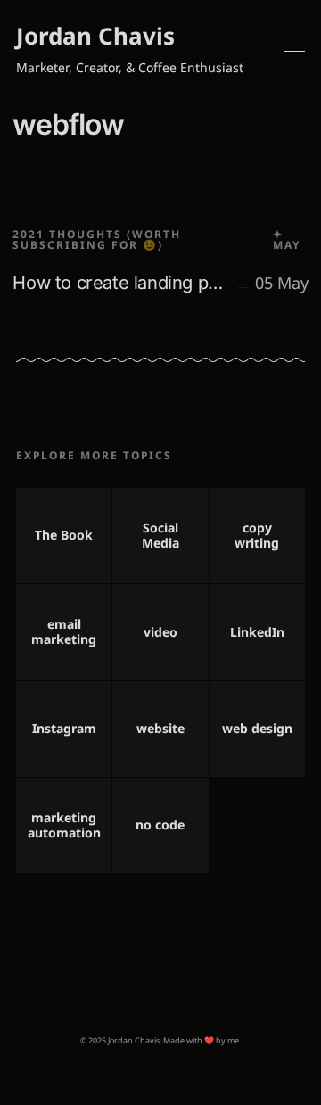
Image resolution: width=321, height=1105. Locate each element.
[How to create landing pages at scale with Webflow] (160, 236)
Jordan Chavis (95, 36)
